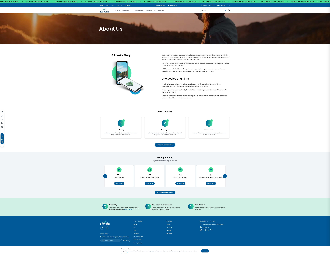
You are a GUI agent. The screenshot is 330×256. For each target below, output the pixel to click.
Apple (168, 224)
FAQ (113, 5)
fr (229, 5)
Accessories (159, 10)
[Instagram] (2, 116)
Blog (107, 5)
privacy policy (125, 253)
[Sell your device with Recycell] (165, 1)
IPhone (117, 10)
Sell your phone (138, 237)
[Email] (2, 120)
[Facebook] (2, 112)
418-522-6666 (207, 227)
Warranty (128, 5)
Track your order (159, 5)
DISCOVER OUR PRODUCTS (165, 145)
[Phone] (2, 123)
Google (169, 230)
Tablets (149, 10)
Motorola (169, 233)
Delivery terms (138, 240)
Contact (119, 5)
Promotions (138, 10)
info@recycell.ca (221, 5)
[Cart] (229, 10)
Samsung (169, 227)
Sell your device (172, 5)
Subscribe (126, 240)
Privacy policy (138, 243)
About (102, 5)
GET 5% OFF (2, 138)
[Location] (2, 127)
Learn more (119, 183)
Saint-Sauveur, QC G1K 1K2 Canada (213, 224)
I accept (204, 251)
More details (128, 210)
